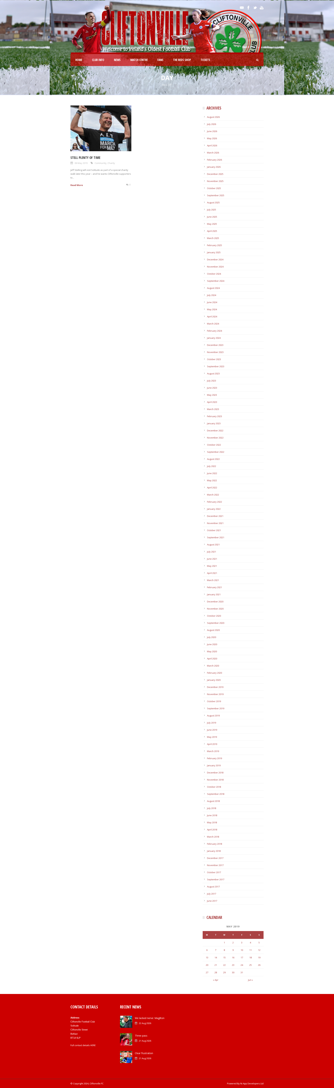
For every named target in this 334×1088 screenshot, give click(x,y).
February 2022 (214, 501)
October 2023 (214, 359)
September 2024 (215, 280)
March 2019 (213, 751)
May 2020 (212, 651)
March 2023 (213, 409)
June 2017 (212, 900)
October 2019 (214, 701)
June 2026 (212, 131)
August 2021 (213, 544)
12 (259, 950)
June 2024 (212, 302)
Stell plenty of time (85, 157)
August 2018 (213, 801)
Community (100, 163)
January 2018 (214, 850)
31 (242, 972)
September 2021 (215, 537)
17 (242, 957)
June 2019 (212, 729)
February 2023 (214, 416)
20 (207, 965)
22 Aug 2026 (145, 1023)
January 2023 (214, 423)
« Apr (215, 979)
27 (207, 972)
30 (233, 972)
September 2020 (215, 622)
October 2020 (214, 615)
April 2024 (212, 316)
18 (250, 957)
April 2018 (212, 829)
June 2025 (212, 216)
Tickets (205, 60)
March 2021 (213, 580)
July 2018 (211, 808)
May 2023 (212, 394)
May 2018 (212, 822)
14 (215, 957)
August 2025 (213, 202)
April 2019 (212, 744)
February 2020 (214, 672)
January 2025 (214, 252)
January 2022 (214, 508)
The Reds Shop (182, 60)
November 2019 (215, 694)
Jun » (250, 979)
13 (207, 957)
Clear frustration (144, 1053)
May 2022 (212, 480)
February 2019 (214, 758)
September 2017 (215, 879)
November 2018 (215, 779)
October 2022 (214, 444)
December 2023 (215, 345)
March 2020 (213, 665)
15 (224, 957)
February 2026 (214, 159)
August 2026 (213, 117)
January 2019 (214, 765)
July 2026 (211, 124)
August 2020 (213, 630)
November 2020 (215, 608)
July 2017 (211, 893)
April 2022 (212, 487)
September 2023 (215, 366)
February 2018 (214, 843)
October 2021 (214, 530)
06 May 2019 (81, 163)
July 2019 (211, 722)
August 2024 (213, 288)
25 (250, 965)
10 (242, 950)
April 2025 (212, 231)
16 (233, 957)
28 (215, 972)
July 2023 (211, 380)
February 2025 (214, 245)
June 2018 (212, 815)
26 (259, 965)
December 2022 (215, 430)
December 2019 (215, 687)
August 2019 (213, 715)
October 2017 (214, 872)
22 (224, 965)
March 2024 (213, 323)
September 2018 (215, 793)
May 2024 (212, 309)
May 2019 (212, 736)
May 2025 (212, 223)
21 (215, 965)
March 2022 (213, 494)
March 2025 (213, 238)
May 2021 (212, 565)
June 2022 (212, 473)
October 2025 (214, 188)
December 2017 (215, 858)
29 (224, 972)
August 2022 (213, 459)
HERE (93, 1045)
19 (259, 957)
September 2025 (215, 195)
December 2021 (215, 516)
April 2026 (212, 145)
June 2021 (212, 558)
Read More (76, 185)
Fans (160, 60)
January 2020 (214, 679)
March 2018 (213, 836)
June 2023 (212, 387)
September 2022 (215, 451)
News (117, 60)
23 (233, 965)
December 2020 (215, 601)
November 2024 (215, 266)
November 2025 (215, 181)
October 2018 (214, 786)
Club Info (98, 60)
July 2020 (211, 637)
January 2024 (214, 337)
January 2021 (214, 594)
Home (78, 60)
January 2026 (214, 166)
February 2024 (214, 330)
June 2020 (212, 644)
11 (250, 950)
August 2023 (213, 373)
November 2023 (215, 352)
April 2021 (212, 573)
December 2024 (215, 259)
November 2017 (215, 865)
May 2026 (212, 138)
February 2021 (214, 587)
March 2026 (213, 152)
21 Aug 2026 (145, 1040)
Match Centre (139, 60)
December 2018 (215, 772)
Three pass (141, 1035)
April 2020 (212, 658)
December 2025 (215, 174)
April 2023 (212, 402)
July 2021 (211, 551)
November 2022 (215, 437)
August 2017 (213, 886)
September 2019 (215, 708)
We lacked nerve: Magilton (149, 1018)
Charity (111, 163)
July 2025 (211, 209)
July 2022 (211, 466)
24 (242, 965)
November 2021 (215, 523)
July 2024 (211, 295)
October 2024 (214, 273)
